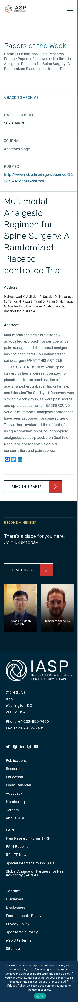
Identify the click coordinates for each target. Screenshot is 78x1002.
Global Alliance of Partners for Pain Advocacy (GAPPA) (35, 873)
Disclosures (15, 908)
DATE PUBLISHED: (20, 115)
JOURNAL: (13, 141)
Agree (40, 996)
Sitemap (13, 949)
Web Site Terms (18, 941)
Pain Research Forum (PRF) (29, 839)
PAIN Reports (17, 847)
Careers (12, 810)
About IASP (15, 818)
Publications (16, 761)
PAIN (10, 830)
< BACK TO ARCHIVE (21, 97)
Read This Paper (27, 486)
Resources (14, 769)
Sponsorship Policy (22, 932)
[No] (73, 981)
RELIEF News (17, 855)
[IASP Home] (16, 9)
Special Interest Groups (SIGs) (31, 863)
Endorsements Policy (23, 916)
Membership (16, 802)
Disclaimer (14, 899)
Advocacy (14, 794)
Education (14, 777)
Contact (13, 891)
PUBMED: (12, 166)
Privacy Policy (17, 924)
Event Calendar (18, 785)
